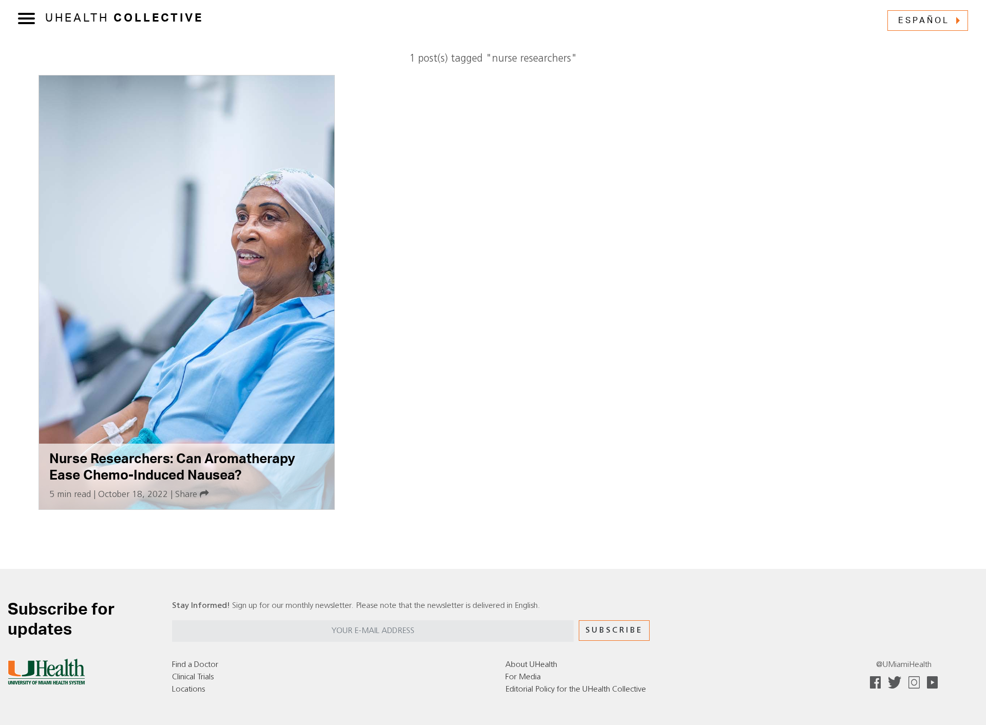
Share (187, 494)
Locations (188, 689)
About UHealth (531, 665)
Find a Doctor (195, 665)
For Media (523, 677)
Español (924, 20)
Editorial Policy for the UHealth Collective (575, 689)
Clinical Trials (193, 677)
